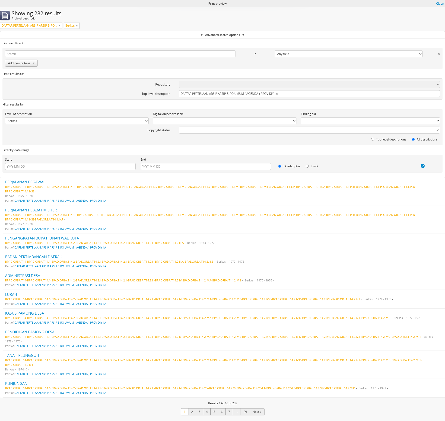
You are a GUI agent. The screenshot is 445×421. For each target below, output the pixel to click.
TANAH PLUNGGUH (22, 355)
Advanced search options (222, 35)
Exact (314, 166)
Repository (162, 84)
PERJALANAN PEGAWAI (24, 182)
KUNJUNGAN (16, 383)
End (143, 159)
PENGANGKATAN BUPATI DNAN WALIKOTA (42, 238)
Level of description (18, 114)
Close (440, 3)
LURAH (11, 294)
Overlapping (291, 166)
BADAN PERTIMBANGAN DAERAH (33, 256)
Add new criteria (19, 63)
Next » (257, 412)
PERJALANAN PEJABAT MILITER (31, 210)
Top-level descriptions (390, 139)
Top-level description (156, 94)
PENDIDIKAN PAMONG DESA (29, 332)
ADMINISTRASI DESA (22, 275)
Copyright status (158, 130)
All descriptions (427, 139)
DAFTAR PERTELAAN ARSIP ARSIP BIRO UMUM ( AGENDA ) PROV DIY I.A (60, 200)
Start (8, 159)
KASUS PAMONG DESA (24, 313)
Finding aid (308, 114)
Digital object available (168, 114)
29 (245, 412)
